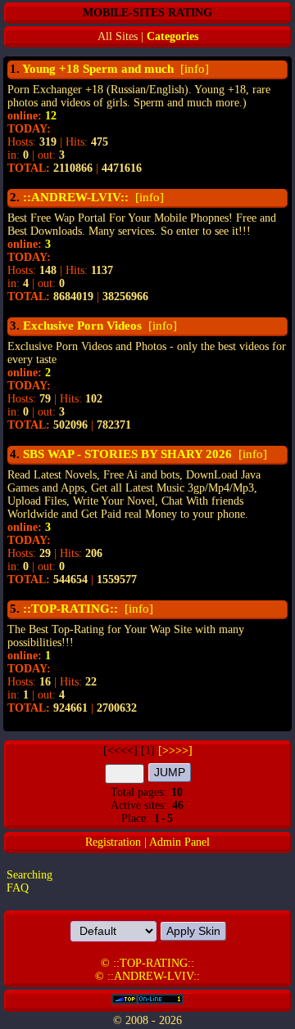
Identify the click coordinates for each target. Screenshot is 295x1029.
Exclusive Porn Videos (82, 325)
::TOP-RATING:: (70, 608)
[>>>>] (175, 750)
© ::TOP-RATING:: (147, 963)
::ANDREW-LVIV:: (76, 197)
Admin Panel (179, 842)
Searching (29, 875)
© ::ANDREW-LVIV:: (147, 976)
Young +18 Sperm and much (98, 68)
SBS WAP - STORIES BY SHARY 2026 (127, 454)
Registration (113, 842)
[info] (193, 68)
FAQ (18, 888)
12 (51, 116)
